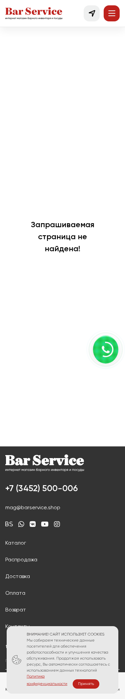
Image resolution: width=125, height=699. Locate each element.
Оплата (15, 593)
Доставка (17, 576)
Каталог (15, 543)
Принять (86, 684)
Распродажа (21, 560)
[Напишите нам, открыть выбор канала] (105, 349)
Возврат (15, 610)
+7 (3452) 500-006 (41, 488)
